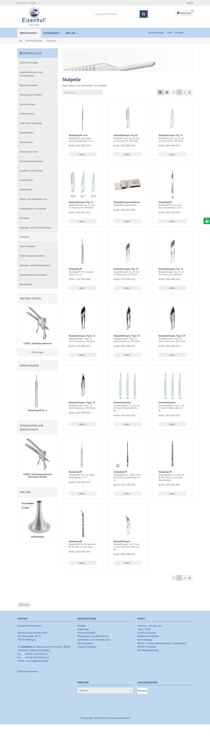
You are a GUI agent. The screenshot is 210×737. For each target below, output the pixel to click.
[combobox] (28, 3)
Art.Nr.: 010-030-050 (79, 145)
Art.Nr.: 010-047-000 (124, 209)
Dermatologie (29, 365)
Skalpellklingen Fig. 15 (170, 135)
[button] (190, 92)
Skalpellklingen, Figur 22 (82, 335)
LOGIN (190, 2)
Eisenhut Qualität (146, 632)
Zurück (25, 604)
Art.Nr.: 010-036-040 (79, 279)
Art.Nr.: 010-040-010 (124, 145)
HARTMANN (37, 536)
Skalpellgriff (165, 202)
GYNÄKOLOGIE (51, 33)
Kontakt (179, 32)
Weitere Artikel (31, 298)
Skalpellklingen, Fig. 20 (126, 268)
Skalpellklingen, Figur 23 (127, 335)
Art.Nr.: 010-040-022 (79, 345)
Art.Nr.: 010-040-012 (124, 554)
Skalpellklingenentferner (127, 202)
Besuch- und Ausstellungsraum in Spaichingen (161, 643)
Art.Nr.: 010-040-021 (169, 279)
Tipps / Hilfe (143, 629)
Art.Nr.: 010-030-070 (124, 484)
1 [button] (179, 92)
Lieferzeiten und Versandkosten (93, 639)
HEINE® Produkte (146, 646)
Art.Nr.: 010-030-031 (169, 212)
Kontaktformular (29, 671)
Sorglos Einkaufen (87, 646)
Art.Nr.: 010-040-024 (169, 345)
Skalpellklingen (122, 541)
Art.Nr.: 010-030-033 (79, 482)
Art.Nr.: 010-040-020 (124, 279)
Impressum (83, 629)
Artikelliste (185, 13)
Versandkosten (156, 32)
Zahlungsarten (85, 643)
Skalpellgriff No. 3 (37, 410)
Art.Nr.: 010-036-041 (169, 484)
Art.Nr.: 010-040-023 (124, 345)
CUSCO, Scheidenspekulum (38, 343)
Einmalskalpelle (122, 402)
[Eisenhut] (34, 16)
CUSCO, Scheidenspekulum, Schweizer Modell (37, 476)
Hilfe (170, 32)
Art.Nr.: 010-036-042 (79, 551)
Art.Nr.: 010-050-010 (124, 415)
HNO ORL (71, 33)
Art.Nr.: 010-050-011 (169, 415)
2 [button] (184, 92)
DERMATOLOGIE (28, 33)
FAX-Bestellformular (147, 650)
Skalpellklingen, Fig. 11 (81, 202)
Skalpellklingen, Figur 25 (82, 402)
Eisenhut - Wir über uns (149, 625)
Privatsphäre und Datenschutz (93, 636)
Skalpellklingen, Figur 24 (171, 335)
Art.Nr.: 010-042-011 (79, 212)
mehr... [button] (82, 154)
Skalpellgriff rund (78, 135)
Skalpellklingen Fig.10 (125, 135)
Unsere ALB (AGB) (86, 632)
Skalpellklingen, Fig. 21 (170, 268)
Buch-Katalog (144, 639)
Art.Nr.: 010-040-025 (79, 412)
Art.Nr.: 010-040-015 (169, 145)
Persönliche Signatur (148, 636)
